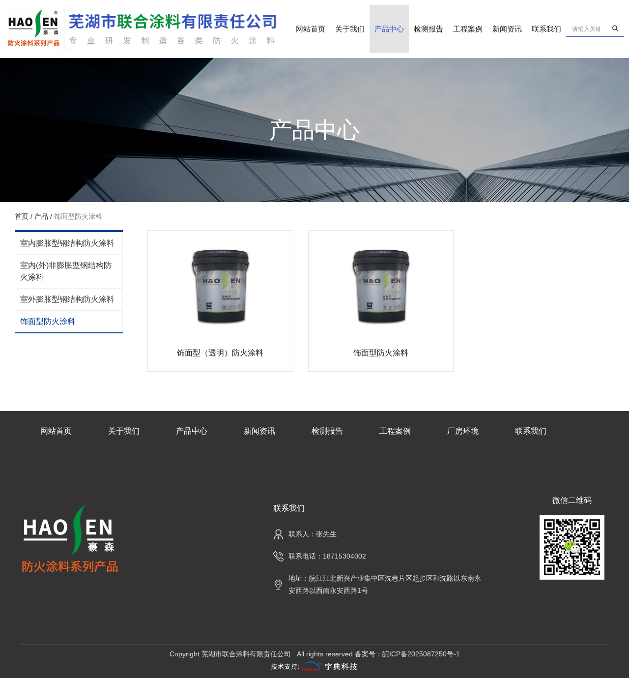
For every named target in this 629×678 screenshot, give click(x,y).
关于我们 (350, 29)
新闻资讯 (507, 29)
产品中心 (389, 29)
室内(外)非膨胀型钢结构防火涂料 (66, 271)
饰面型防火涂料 (47, 321)
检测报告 (428, 29)
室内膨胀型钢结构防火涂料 (67, 243)
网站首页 (310, 29)
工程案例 (468, 29)
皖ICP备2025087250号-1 (421, 654)
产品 (41, 216)
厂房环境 (463, 431)
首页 (22, 216)
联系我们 (546, 29)
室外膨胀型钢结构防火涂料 (67, 299)
